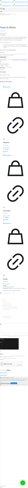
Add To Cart (3, 57)
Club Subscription (15, 59)
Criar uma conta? (3, 375)
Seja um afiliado (6, 309)
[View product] (15, 137)
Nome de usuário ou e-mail (6, 356)
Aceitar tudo (14, 383)
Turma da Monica (23, 59)
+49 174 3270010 (6, 316)
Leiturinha (5, 278)
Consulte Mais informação (5, 383)
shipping (4, 34)
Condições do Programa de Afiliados (10, 308)
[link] (15, 14)
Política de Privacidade (7, 305)
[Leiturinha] (15, 223)
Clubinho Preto (6, 142)
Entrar (8, 370)
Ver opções (5, 288)
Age (4, 286)
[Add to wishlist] (4, 139)
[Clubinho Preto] (15, 87)
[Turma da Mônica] (15, 155)
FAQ (4, 301)
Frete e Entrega (6, 302)
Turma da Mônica (7, 210)
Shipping (5, 285)
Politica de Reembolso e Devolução (10, 306)
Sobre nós (5, 299)
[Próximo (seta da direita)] (2, 487)
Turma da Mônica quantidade (6, 54)
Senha (1, 359)
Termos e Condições (7, 303)
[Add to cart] (15, 112)
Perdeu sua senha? (3, 372)
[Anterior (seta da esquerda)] (0, 487)
